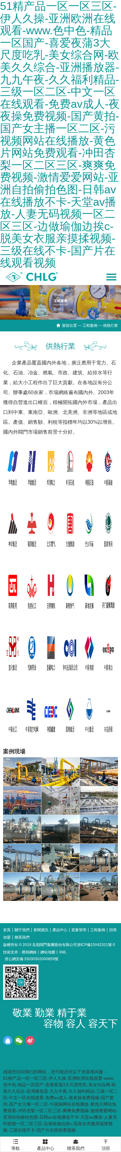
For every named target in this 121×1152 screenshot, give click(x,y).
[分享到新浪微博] (30, 1040)
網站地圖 (47, 952)
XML (63, 952)
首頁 (7, 930)
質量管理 (78, 930)
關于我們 (22, 930)
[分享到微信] (19, 1040)
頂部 (105, 1145)
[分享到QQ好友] (7, 1040)
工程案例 (90, 325)
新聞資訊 (41, 930)
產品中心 (59, 930)
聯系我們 (22, 937)
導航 (15, 1143)
